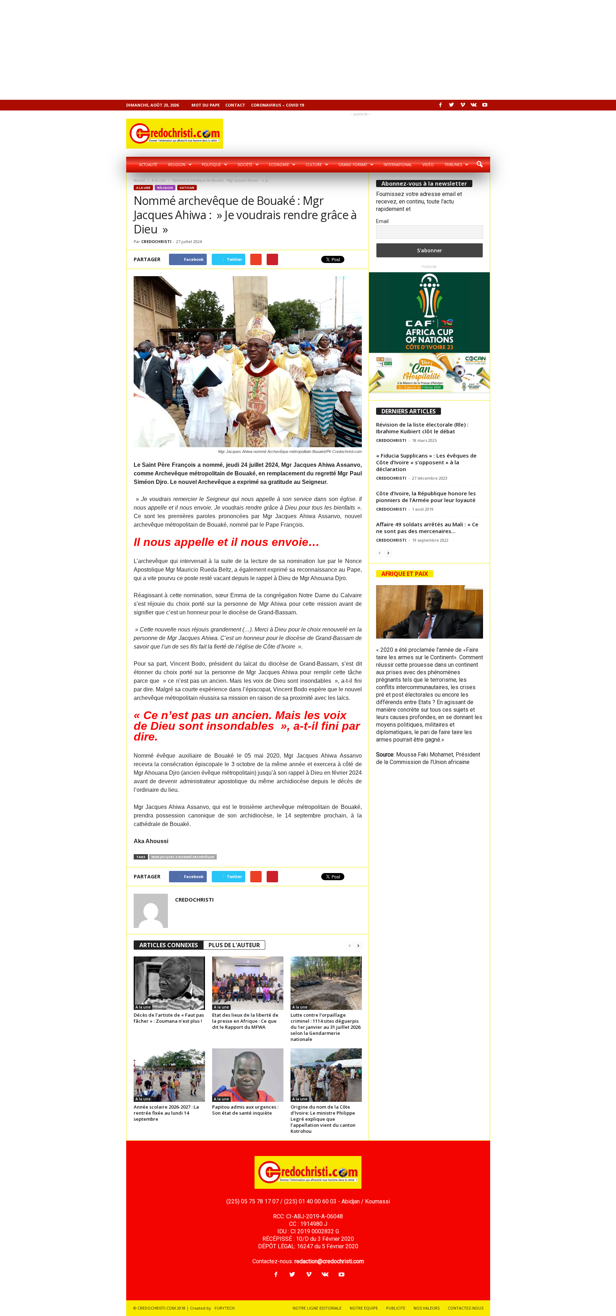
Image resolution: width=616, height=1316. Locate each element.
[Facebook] (440, 105)
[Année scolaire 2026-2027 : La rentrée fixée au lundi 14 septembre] (169, 1075)
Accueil (139, 180)
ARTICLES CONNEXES (168, 945)
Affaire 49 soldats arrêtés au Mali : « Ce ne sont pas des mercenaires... (427, 528)
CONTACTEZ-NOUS (465, 1308)
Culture (314, 164)
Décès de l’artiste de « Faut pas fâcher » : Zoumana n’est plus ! (169, 1018)
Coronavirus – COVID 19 (277, 105)
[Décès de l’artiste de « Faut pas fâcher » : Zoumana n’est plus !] (169, 983)
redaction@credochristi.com (329, 1261)
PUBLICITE (395, 1308)
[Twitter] (451, 105)
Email (382, 221)
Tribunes (453, 164)
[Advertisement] (214, 50)
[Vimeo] (462, 105)
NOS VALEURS (427, 1308)
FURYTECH (225, 1308)
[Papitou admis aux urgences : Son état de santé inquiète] (247, 1075)
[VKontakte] (473, 105)
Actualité (148, 164)
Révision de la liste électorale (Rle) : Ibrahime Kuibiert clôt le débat (422, 428)
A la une (159, 180)
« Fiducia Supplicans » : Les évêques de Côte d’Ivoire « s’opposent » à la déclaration (426, 462)
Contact (235, 105)
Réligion (165, 187)
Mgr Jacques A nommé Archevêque (183, 857)
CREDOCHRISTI (156, 241)
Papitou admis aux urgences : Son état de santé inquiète (245, 1110)
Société (244, 164)
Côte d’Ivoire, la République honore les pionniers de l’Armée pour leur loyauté (426, 497)
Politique (211, 164)
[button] (479, 164)
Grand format (352, 164)
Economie (279, 164)
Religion (176, 164)
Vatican (187, 187)
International (398, 164)
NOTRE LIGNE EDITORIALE (317, 1308)
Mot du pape (205, 105)
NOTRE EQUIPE (364, 1308)
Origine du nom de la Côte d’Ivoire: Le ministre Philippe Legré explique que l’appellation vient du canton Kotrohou (323, 1119)
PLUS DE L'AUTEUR (234, 945)
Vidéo (428, 164)
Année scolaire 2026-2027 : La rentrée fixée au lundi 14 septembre (166, 1113)
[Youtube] (485, 105)
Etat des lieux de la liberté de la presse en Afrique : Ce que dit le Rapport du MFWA (245, 1021)
